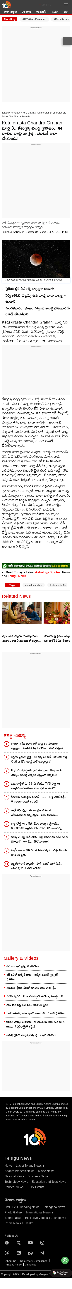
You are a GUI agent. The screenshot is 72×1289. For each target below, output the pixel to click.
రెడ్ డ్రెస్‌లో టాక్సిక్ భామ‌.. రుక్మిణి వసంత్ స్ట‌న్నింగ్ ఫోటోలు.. (32, 977)
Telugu (5, 112)
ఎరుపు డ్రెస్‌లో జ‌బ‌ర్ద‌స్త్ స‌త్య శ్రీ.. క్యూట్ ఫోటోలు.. (32, 1035)
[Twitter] (19, 1242)
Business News (38, 1176)
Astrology (15, 112)
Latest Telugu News (29, 1165)
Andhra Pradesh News (19, 1171)
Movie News (46, 1171)
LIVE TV (46, 4)
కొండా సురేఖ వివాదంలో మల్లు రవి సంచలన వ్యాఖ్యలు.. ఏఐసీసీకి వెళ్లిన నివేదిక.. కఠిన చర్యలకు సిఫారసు (37, 746)
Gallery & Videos (21, 958)
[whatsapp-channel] (36, 565)
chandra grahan (33, 585)
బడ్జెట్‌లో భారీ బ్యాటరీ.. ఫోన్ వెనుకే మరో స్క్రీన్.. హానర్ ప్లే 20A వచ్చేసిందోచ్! (36, 866)
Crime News (13, 1223)
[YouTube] (31, 1242)
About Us (11, 1260)
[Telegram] (43, 1253)
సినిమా (55, 11)
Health (29, 1223)
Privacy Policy (14, 1264)
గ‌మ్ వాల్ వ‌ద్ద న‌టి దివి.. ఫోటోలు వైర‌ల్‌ (27, 1005)
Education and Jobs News (49, 1181)
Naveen (20, 232)
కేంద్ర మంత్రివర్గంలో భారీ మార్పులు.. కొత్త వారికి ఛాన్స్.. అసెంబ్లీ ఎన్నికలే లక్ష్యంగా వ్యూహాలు (36, 772)
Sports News (13, 1217)
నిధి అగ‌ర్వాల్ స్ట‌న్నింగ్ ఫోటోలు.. (23, 966)
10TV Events (35, 1187)
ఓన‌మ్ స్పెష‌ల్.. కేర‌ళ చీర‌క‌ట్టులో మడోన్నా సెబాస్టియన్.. (35, 996)
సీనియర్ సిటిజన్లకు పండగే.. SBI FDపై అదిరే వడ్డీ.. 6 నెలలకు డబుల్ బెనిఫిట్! (38, 799)
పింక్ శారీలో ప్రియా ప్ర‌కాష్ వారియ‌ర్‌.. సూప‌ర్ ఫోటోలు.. (36, 1013)
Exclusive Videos (36, 1217)
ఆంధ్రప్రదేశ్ (41, 11)
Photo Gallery (14, 1212)
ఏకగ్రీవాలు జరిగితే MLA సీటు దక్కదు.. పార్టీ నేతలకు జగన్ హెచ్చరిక (39, 852)
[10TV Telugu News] (6, 4)
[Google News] (19, 1253)
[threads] (8, 1253)
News (8, 1165)
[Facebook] (8, 1242)
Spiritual (55, 572)
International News (38, 1212)
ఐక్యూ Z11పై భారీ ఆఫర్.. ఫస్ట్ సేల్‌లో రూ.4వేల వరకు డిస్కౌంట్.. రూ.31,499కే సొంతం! (39, 839)
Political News (14, 1187)
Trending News (29, 1207)
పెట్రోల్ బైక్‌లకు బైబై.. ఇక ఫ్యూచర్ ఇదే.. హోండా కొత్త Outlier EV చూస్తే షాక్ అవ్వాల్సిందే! (39, 759)
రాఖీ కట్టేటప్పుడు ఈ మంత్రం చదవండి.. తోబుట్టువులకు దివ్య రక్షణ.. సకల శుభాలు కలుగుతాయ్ (33, 812)
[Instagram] (43, 1242)
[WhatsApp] (31, 1253)
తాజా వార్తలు (10, 11)
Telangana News (54, 1207)
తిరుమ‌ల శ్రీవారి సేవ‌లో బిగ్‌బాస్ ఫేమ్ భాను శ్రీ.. (31, 988)
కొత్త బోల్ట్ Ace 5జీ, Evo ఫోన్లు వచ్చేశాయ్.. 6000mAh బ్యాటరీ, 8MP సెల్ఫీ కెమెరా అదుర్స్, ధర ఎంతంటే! (39, 826)
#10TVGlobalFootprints (35, 19)
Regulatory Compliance (33, 1260)
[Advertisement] (36, 65)
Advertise (30, 1264)
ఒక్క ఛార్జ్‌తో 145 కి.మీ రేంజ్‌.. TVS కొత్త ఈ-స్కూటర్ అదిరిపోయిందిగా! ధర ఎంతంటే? (36, 786)
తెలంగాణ (26, 11)
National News (14, 1176)
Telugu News (17, 576)
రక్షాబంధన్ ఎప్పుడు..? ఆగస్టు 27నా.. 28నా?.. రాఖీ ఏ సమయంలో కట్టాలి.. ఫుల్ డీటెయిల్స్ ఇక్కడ (20, 638)
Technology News (16, 1181)
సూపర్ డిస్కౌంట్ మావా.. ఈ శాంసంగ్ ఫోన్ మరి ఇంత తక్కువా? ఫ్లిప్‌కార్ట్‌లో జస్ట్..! (35, 1024)
